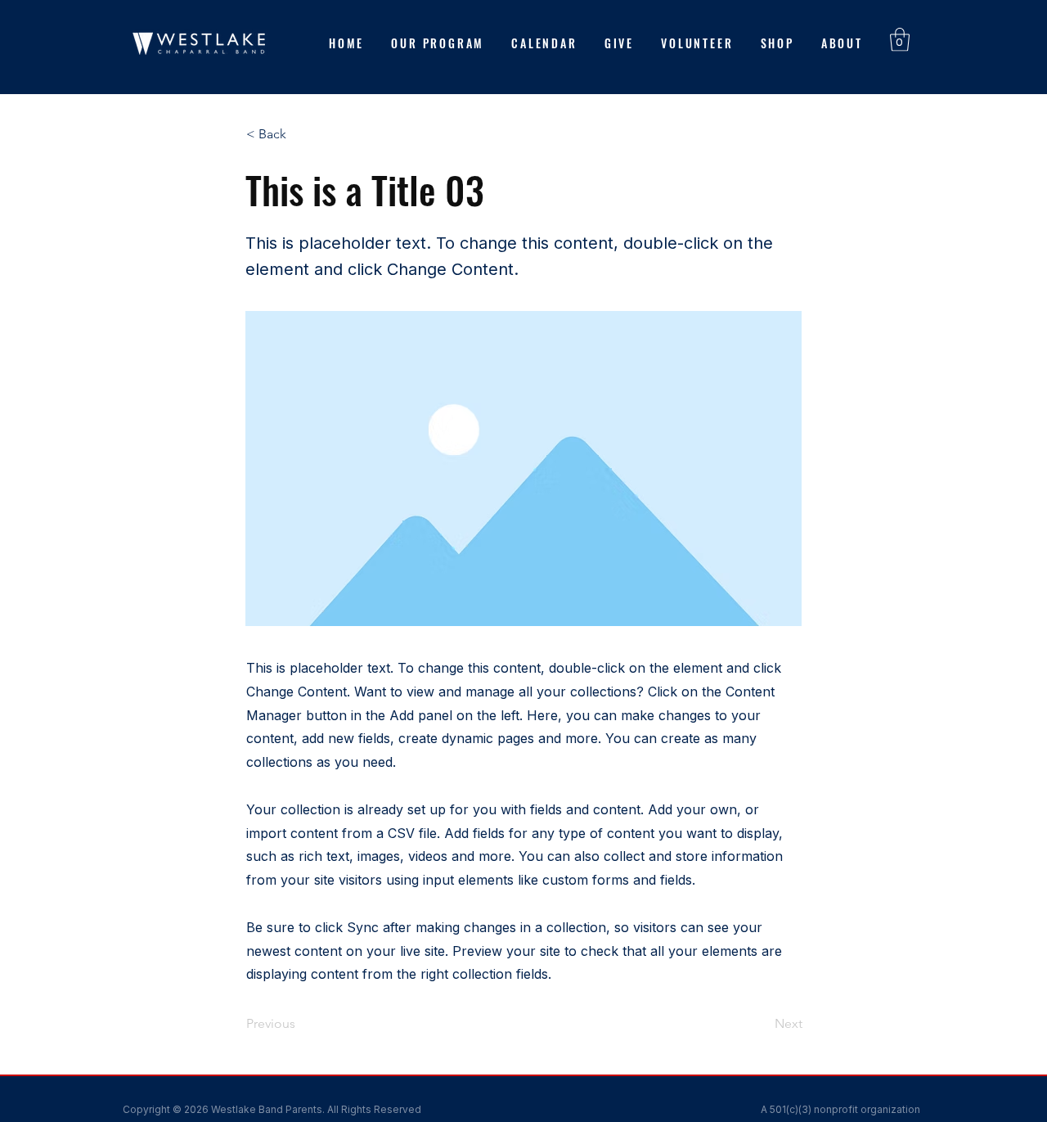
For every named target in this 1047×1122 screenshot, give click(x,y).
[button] (900, 40)
